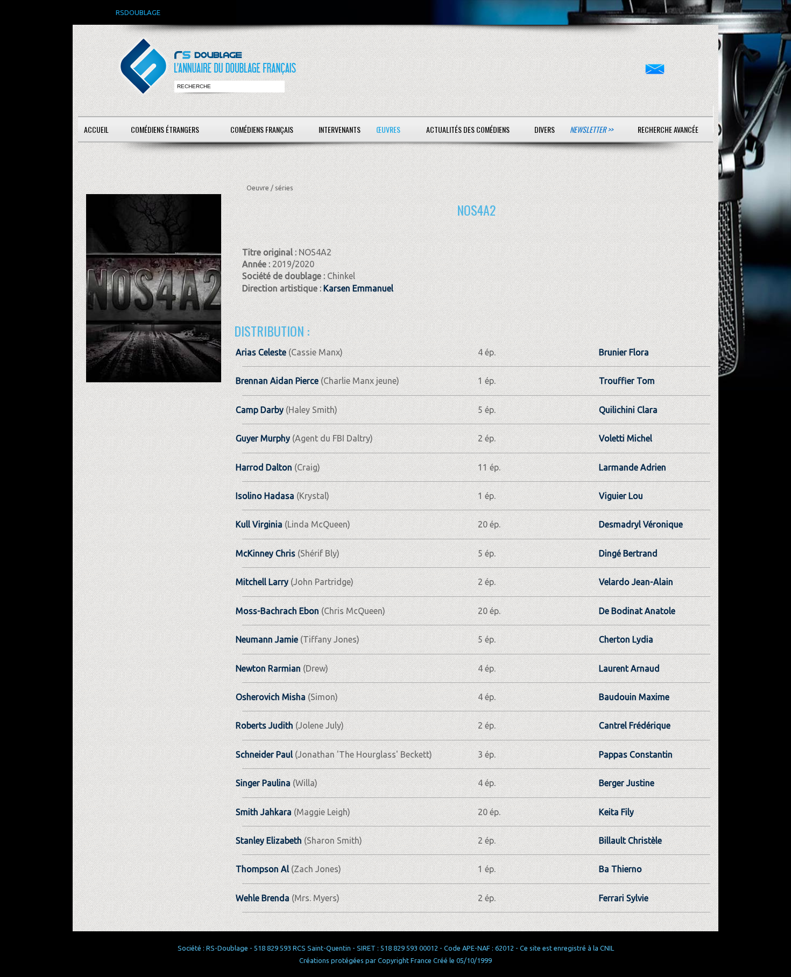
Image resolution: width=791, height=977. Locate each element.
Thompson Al (262, 869)
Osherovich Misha (271, 697)
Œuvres (388, 129)
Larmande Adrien (632, 467)
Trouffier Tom (627, 381)
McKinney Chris (265, 553)
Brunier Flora (624, 352)
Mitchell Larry (262, 582)
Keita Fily (616, 812)
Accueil (96, 129)
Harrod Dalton (264, 467)
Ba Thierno (620, 869)
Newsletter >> (591, 129)
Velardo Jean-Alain (636, 582)
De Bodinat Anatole (637, 611)
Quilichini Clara (628, 410)
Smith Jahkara (264, 812)
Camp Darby (260, 410)
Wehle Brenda (262, 898)
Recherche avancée (668, 129)
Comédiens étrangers (165, 129)
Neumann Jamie (267, 639)
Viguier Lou (621, 496)
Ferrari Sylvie (623, 898)
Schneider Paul (264, 754)
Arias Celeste (261, 352)
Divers (544, 129)
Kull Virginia (259, 524)
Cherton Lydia (626, 639)
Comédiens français (261, 129)
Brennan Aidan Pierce (277, 381)
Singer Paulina (263, 783)
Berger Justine (626, 783)
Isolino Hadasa (265, 496)
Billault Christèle (630, 840)
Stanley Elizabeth (269, 840)
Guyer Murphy (263, 438)
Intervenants (340, 129)
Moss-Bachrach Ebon (277, 611)
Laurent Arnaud (629, 668)
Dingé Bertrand (628, 553)
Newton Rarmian (268, 668)
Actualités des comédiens (468, 129)
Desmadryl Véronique (641, 524)
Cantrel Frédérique (634, 725)
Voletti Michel (625, 438)
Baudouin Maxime (634, 697)
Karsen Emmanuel (358, 288)
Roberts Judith (264, 725)
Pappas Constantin (636, 754)
